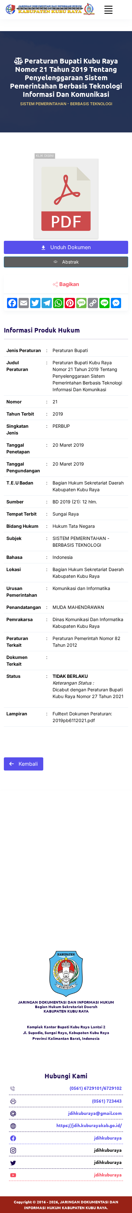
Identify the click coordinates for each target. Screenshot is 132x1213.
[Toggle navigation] (108, 9)
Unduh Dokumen (70, 247)
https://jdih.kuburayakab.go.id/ (89, 1125)
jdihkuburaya (108, 1138)
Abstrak (70, 262)
